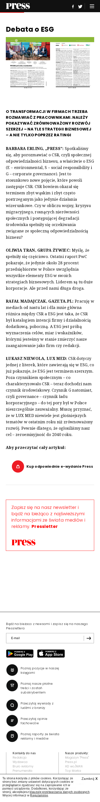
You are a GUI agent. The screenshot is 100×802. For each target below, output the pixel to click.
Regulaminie (39, 795)
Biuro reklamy (23, 766)
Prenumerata (23, 771)
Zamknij (90, 779)
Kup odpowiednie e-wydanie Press (59, 466)
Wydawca (20, 762)
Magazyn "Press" (77, 757)
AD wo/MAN (74, 766)
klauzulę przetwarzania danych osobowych (59, 792)
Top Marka (73, 771)
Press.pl (71, 762)
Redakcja (20, 757)
